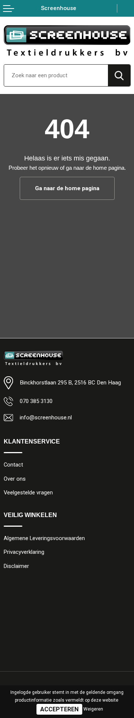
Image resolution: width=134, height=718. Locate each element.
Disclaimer (16, 566)
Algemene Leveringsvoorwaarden (44, 538)
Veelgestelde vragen (28, 492)
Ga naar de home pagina (67, 188)
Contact (13, 464)
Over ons (15, 478)
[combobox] (56, 75)
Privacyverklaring (24, 552)
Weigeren (93, 709)
